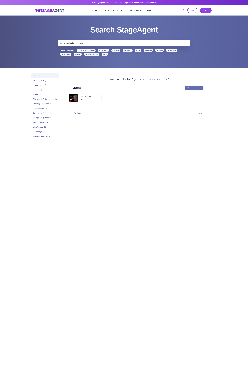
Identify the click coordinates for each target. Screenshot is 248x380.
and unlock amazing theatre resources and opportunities (124, 3)
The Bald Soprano (87, 97)
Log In (192, 10)
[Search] (183, 10)
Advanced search (194, 88)
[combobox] (124, 43)
